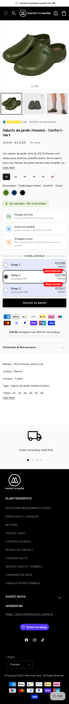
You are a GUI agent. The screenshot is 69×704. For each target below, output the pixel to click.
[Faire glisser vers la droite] (47, 460)
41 (6, 176)
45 (43, 176)
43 (24, 176)
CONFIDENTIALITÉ (16, 558)
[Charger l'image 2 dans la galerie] (57, 103)
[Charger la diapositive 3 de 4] (37, 460)
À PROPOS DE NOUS (18, 541)
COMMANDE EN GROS (19, 575)
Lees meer (9, 167)
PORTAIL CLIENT (16, 533)
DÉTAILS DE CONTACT (19, 550)
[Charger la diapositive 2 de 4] (32, 460)
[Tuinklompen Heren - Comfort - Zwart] (22, 192)
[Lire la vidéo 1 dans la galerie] (34, 103)
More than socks (33, 675)
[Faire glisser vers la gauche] (62, 60)
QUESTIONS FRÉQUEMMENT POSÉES (28, 508)
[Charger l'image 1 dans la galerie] (11, 103)
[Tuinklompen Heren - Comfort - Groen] (6, 192)
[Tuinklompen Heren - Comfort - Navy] (14, 192)
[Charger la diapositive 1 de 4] (28, 460)
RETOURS (11, 525)
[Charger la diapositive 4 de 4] (41, 460)
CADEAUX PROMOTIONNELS (23, 583)
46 (52, 176)
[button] (64, 13)
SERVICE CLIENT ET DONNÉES (24, 566)
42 (15, 176)
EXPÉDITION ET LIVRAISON (22, 516)
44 (34, 176)
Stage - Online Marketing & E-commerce (29, 614)
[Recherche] (14, 13)
